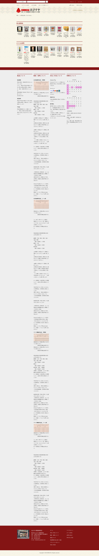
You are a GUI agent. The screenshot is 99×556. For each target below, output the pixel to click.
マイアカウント (70, 530)
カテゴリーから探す (25, 5)
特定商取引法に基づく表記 (55, 540)
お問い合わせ (71, 5)
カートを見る (69, 532)
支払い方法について (54, 532)
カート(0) (80, 1)
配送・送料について (54, 535)
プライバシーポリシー (55, 542)
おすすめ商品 (34, 5)
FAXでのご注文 (79, 5)
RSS (51, 544)
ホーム (18, 5)
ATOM (54, 544)
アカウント (72, 1)
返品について (53, 537)
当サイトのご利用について (43, 5)
